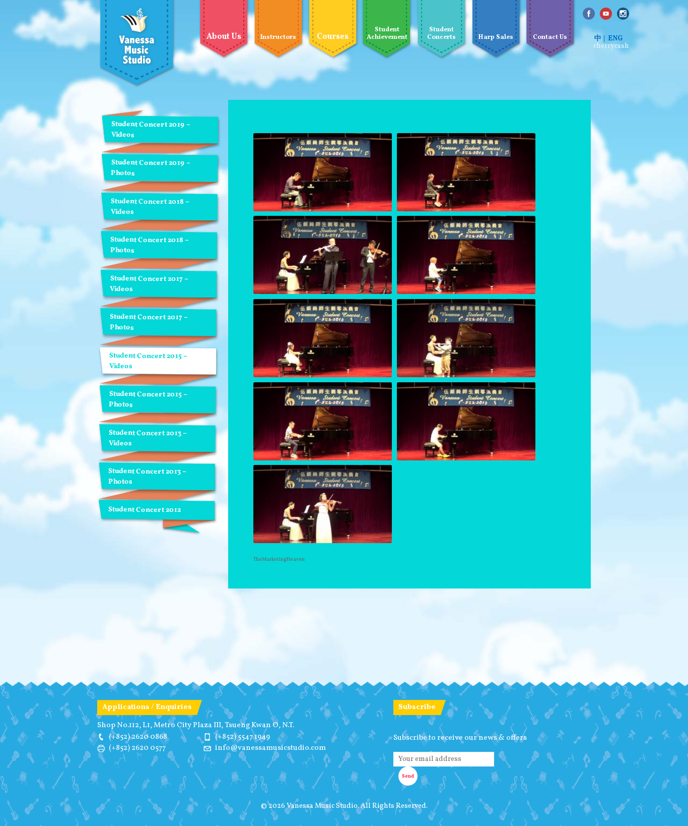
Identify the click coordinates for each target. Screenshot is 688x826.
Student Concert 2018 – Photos (149, 245)
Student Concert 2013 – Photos (147, 476)
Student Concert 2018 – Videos (150, 207)
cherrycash (611, 46)
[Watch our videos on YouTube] (606, 14)
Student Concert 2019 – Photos (150, 168)
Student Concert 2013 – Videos (148, 438)
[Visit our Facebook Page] (589, 14)
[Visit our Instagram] (623, 14)
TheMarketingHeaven (279, 559)
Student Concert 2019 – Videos (150, 130)
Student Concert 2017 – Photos (149, 322)
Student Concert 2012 (144, 510)
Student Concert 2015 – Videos (148, 361)
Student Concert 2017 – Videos (149, 284)
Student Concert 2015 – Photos (148, 399)
